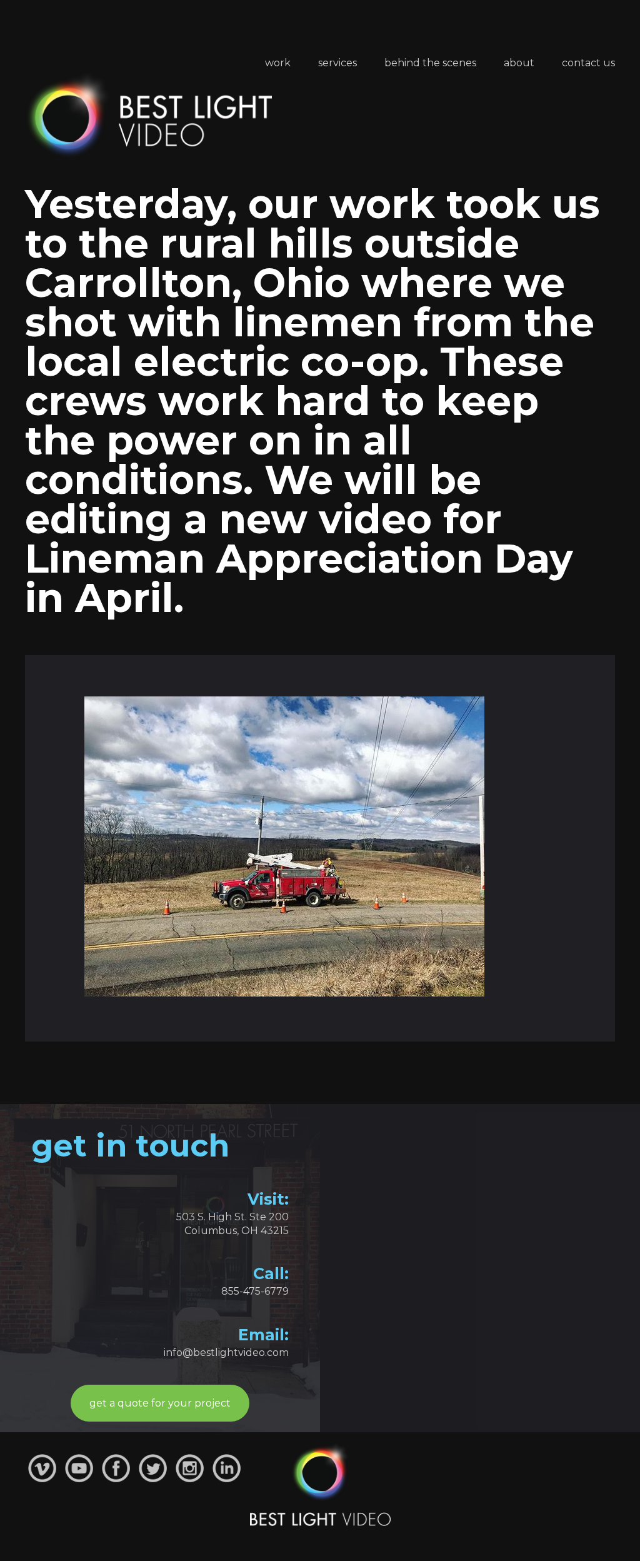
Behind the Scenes (430, 63)
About (519, 63)
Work (278, 63)
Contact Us (588, 63)
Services (337, 63)
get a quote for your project (160, 1403)
